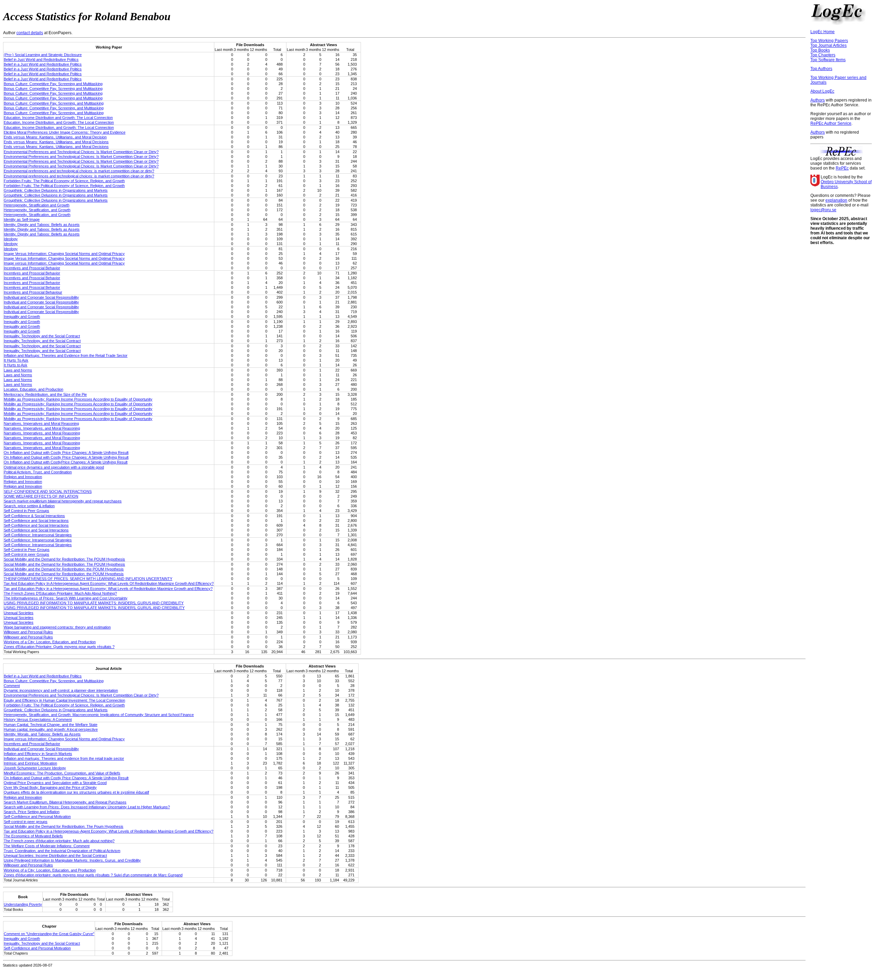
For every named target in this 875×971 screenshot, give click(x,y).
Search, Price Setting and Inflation (31, 812)
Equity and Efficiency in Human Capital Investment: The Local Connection (64, 700)
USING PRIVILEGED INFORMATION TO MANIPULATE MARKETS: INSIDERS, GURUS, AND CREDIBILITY (94, 608)
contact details (29, 32)
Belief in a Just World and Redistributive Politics (43, 64)
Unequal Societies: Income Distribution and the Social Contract (55, 855)
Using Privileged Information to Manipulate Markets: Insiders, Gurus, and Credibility (72, 860)
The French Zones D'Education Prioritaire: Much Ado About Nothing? (60, 593)
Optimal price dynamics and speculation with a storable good (54, 467)
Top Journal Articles (828, 45)
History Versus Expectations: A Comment (38, 719)
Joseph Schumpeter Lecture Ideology (35, 768)
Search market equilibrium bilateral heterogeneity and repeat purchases (63, 501)
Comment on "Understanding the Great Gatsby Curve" (49, 934)
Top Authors (821, 68)
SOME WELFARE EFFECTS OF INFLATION (41, 496)
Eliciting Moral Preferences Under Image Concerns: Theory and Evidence (64, 132)
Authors (817, 100)
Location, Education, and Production (33, 389)
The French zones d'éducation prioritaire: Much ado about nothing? (59, 841)
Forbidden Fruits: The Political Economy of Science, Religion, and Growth (64, 181)
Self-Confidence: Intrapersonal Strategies (38, 535)
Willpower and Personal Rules (28, 632)
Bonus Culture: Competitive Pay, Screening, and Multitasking (54, 103)
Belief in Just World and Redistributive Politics (41, 59)
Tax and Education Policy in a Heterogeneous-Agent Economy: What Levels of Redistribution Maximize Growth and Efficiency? (108, 831)
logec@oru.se (823, 209)
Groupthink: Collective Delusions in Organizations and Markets (56, 190)
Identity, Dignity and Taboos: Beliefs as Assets (42, 224)
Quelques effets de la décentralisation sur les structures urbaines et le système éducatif (76, 792)
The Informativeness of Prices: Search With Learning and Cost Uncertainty (65, 598)
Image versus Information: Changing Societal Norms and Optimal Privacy (64, 263)
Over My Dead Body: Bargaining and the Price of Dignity (50, 787)
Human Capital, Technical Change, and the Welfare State (50, 725)
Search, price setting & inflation (29, 506)
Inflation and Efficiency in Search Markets (38, 754)
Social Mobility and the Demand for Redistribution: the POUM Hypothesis (64, 569)
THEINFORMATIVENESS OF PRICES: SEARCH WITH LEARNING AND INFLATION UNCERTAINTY (88, 579)
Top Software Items (828, 59)
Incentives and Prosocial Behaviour (33, 292)
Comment (12, 686)
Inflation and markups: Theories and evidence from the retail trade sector (64, 758)
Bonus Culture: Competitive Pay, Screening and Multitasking (53, 84)
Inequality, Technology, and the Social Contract (42, 341)
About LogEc (822, 91)
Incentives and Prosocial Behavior (32, 268)
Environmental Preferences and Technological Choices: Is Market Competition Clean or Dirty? (81, 152)
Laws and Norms (18, 370)
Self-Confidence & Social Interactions (34, 516)
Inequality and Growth (22, 316)
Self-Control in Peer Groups (27, 550)
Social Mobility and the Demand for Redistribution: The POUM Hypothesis (64, 559)
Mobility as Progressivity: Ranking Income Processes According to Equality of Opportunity (78, 399)
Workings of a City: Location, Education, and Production (50, 642)
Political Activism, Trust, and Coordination (38, 472)
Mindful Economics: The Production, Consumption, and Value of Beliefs (62, 773)
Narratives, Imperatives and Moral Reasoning (41, 423)
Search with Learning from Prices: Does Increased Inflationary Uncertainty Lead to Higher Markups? (87, 807)
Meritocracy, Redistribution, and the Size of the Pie (45, 394)
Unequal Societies (18, 613)
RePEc (842, 168)
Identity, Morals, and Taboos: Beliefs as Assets (42, 734)
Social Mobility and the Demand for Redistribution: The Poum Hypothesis (63, 826)
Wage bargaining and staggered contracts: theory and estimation (57, 627)
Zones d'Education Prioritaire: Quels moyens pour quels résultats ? (59, 647)
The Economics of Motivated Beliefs (33, 836)
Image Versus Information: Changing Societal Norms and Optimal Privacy (64, 254)
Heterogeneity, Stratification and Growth (36, 205)
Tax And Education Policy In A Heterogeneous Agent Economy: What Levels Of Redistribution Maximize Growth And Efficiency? (109, 583)
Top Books (820, 50)
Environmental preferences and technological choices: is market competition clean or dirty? (79, 171)
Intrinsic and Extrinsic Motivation (30, 763)
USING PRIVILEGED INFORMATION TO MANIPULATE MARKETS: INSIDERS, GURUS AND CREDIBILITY (94, 603)
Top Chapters (822, 55)
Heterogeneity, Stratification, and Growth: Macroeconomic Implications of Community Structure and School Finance (99, 715)
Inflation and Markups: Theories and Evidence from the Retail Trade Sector (65, 355)
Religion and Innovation (23, 477)
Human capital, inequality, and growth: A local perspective (51, 729)
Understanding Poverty (23, 904)
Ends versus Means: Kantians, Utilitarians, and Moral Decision (55, 137)
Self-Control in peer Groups (26, 554)
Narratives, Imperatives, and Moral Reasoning (42, 428)
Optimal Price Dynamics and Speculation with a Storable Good (55, 783)
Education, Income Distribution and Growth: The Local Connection (58, 118)
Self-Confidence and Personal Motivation (37, 816)
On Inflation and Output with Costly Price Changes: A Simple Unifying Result (66, 452)
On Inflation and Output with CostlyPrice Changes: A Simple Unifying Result (65, 462)
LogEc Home (822, 31)
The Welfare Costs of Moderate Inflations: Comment (47, 846)
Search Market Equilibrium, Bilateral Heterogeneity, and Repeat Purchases (65, 802)
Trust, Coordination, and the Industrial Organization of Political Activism (62, 851)
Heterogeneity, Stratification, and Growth (37, 210)
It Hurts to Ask (15, 365)
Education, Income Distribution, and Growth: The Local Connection (59, 122)
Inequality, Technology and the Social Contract (42, 336)
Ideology (11, 239)
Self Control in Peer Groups (26, 511)
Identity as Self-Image (22, 219)
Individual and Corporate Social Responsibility (41, 297)
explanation (836, 200)
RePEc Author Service (830, 123)
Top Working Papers (829, 40)
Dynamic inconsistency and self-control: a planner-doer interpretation (61, 690)
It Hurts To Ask (16, 360)
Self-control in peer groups (26, 822)
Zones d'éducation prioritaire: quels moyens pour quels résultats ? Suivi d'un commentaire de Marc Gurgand (93, 875)
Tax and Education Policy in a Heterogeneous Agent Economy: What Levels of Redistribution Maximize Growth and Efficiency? (108, 588)
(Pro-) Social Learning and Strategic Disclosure (43, 55)
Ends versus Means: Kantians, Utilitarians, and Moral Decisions (56, 142)
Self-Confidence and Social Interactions (36, 520)
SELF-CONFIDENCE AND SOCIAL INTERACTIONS (48, 491)
